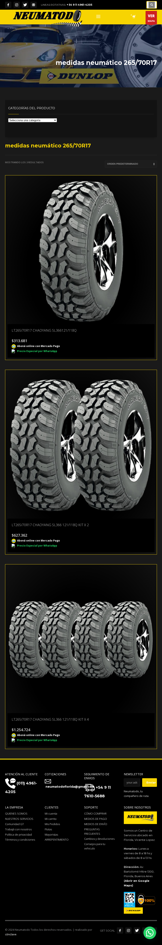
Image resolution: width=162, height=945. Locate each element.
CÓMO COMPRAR (95, 813)
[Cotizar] (33, 5)
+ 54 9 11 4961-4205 (79, 4)
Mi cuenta (51, 813)
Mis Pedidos (52, 824)
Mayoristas (51, 834)
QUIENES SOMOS (16, 813)
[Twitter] (25, 5)
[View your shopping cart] (133, 17)
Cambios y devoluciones (99, 839)
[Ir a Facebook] (120, 930)
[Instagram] (17, 5)
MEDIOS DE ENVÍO (95, 824)
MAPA (151, 17)
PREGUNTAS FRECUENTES (92, 831)
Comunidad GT (14, 824)
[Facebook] (8, 5)
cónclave (10, 934)
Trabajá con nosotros (18, 829)
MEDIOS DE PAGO (95, 819)
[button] (149, 933)
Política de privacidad (18, 834)
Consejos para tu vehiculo (94, 846)
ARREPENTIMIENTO (57, 839)
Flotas (48, 829)
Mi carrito (51, 819)
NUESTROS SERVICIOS (19, 819)
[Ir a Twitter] (137, 930)
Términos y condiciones (20, 839)
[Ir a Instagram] (128, 930)
